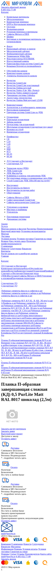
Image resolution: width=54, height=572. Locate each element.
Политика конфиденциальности (18, 242)
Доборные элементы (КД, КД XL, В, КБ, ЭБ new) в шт (27, 300)
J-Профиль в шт (8, 303)
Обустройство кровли (17, 71)
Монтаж (5, 234)
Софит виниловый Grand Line (21, 200)
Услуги (4, 226)
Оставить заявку (9, 439)
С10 (8, 141)
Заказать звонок (8, 559)
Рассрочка (31, 229)
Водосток (11, 80)
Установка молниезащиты (33, 231)
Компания (6, 544)
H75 (9, 151)
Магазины (16, 546)
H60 (9, 149)
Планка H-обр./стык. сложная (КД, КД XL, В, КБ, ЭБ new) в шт (26, 351)
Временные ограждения (18, 132)
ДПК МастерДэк (14, 173)
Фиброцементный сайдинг (19, 54)
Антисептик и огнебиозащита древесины (26, 107)
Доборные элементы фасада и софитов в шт (22, 291)
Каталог (5, 12)
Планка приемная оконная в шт (19, 325)
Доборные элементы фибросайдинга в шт (19, 314)
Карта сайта (46, 554)
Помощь (18, 549)
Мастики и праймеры (17, 209)
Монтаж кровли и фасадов (13, 229)
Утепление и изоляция (17, 207)
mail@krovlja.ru (8, 533)
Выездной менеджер (10, 231)
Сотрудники (15, 248)
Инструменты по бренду (18, 188)
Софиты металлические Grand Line (23, 202)
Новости (5, 248)
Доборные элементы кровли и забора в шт (21, 293)
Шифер (10, 37)
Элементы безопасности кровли (22, 76)
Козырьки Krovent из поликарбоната (24, 66)
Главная (5, 256)
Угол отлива (19, 330)
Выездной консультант (12, 434)
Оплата (14, 467)
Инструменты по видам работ (21, 190)
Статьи (13, 554)
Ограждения (12, 117)
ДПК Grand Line (14, 171)
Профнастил (12, 136)
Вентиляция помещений (18, 110)
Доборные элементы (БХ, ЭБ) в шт (20, 305)
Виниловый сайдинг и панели (21, 49)
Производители (32, 554)
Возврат (5, 241)
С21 (8, 146)
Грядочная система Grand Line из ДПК (25, 112)
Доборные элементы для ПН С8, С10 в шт (26, 309)
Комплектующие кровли (18, 73)
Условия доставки (25, 239)
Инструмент (12, 185)
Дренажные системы (16, 219)
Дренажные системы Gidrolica (21, 95)
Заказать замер (8, 431)
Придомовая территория (18, 217)
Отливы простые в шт (14, 318)
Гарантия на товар (43, 239)
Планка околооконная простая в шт (20, 320)
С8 (8, 139)
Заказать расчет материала (13, 429)
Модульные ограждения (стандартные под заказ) (30, 127)
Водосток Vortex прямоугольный (22, 93)
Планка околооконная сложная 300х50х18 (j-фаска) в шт (22, 323)
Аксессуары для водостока (19, 98)
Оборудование (13, 193)
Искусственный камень (18, 61)
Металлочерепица (15, 19)
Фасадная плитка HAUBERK (20, 59)
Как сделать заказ (17, 241)
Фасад (9, 46)
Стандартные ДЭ (15, 163)
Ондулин (11, 27)
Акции (4, 224)
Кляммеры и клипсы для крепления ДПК (26, 176)
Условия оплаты (8, 239)
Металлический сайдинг (18, 51)
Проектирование (45, 229)
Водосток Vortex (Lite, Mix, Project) (23, 90)
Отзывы (20, 554)
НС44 (9, 156)
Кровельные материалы (18, 17)
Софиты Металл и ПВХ (18, 34)
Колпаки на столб (15, 129)
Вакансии (26, 248)
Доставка (5, 236)
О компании (7, 246)
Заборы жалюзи (14, 122)
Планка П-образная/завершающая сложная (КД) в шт (26, 340)
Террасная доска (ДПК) (18, 168)
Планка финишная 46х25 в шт (32, 328)
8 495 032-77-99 (8, 10)
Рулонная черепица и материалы (22, 32)
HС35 (9, 154)
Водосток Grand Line (16, 83)
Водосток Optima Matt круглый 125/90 (25, 100)
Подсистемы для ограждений (20, 124)
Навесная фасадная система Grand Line (25, 63)
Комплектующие (15, 105)
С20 (8, 144)
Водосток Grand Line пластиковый (23, 85)
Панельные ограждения (18, 119)
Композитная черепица (18, 22)
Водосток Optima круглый (19, 88)
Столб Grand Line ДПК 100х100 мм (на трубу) (28, 180)
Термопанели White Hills (18, 56)
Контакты (5, 251)
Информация (7, 549)
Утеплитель (12, 212)
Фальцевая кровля (15, 29)
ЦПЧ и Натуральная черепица (21, 24)
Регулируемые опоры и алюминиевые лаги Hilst (29, 178)
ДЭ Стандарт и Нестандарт (19, 161)
